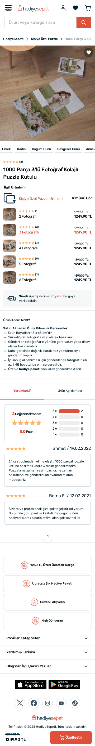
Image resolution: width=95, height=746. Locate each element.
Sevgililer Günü (68, 149)
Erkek (6, 149)
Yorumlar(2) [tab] (22, 391)
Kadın (21, 149)
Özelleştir (73, 737)
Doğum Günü (41, 149)
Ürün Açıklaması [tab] (70, 391)
